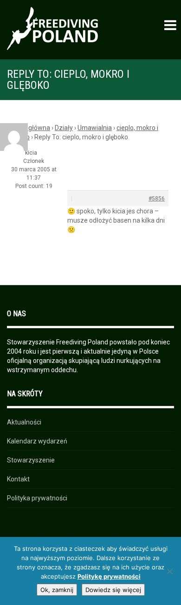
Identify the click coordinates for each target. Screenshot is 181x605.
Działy (64, 127)
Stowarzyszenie (31, 460)
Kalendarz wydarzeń (37, 441)
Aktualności (24, 422)
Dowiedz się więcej (113, 589)
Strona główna (28, 127)
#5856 (157, 198)
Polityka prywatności (37, 498)
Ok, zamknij (56, 589)
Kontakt (18, 479)
